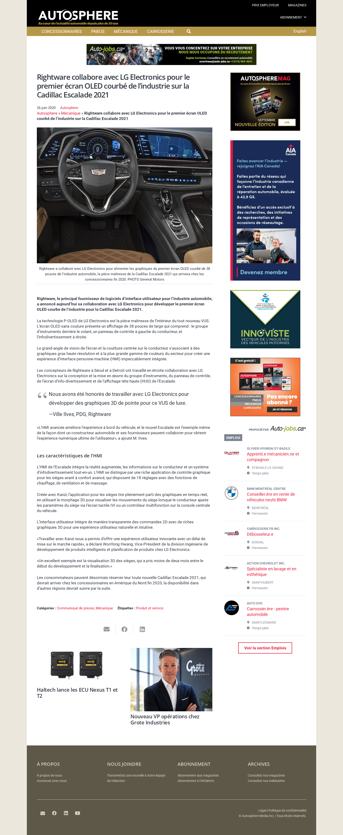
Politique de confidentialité (287, 811)
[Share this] (125, 629)
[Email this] (107, 629)
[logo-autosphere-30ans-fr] (78, 17)
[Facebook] (54, 813)
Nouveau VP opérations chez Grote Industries (165, 719)
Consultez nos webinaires (266, 781)
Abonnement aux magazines (198, 775)
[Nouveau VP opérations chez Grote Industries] (171, 679)
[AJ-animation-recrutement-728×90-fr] (171, 63)
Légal (262, 811)
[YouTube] (78, 813)
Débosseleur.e (260, 534)
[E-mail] (43, 813)
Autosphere (69, 108)
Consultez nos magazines (266, 775)
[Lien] (265, 430)
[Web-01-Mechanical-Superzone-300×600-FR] (265, 279)
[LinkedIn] (66, 813)
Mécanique (70, 113)
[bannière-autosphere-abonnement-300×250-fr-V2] (265, 414)
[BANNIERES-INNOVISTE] (265, 347)
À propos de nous (49, 775)
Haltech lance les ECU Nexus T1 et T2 (77, 692)
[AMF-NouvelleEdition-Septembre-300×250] (265, 129)
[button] (305, 17)
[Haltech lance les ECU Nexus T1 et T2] (78, 666)
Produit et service (149, 608)
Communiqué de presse (75, 608)
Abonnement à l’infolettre (196, 781)
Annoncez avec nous (52, 781)
